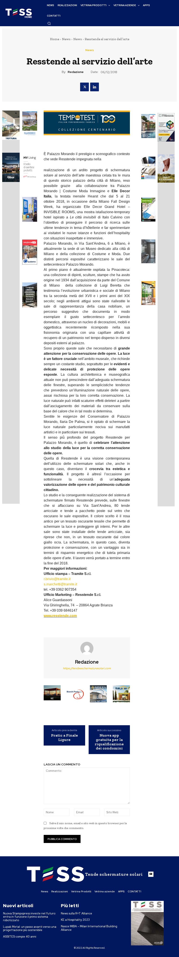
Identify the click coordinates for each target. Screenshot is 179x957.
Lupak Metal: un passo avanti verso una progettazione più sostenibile (29, 928)
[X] (84, 87)
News (66, 39)
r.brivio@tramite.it (57, 579)
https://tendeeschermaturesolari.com (87, 668)
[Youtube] (150, 874)
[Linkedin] (94, 87)
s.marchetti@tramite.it (60, 584)
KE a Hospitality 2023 (75, 920)
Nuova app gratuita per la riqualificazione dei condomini (109, 742)
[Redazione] (86, 648)
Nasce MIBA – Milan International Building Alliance (89, 928)
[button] (49, 23)
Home (54, 39)
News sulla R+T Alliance (76, 913)
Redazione (76, 72)
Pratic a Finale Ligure (64, 737)
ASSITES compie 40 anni (19, 936)
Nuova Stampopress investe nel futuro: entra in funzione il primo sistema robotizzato (29, 917)
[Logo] (18, 13)
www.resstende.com (60, 616)
